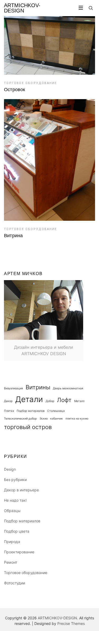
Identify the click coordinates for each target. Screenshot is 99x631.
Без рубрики (15, 479)
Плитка (9, 411)
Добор (50, 401)
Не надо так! (15, 500)
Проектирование (19, 552)
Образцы (12, 510)
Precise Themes (71, 623)
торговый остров (28, 426)
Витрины (38, 387)
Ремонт (10, 562)
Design (10, 469)
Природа (12, 541)
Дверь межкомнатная (68, 388)
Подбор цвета (16, 531)
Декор (8, 401)
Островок (14, 89)
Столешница (56, 411)
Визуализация (13, 388)
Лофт (64, 399)
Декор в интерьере (21, 490)
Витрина (13, 235)
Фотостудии (14, 583)
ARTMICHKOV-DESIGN (22, 8)
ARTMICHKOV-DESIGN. (58, 618)
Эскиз (44, 418)
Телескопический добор (20, 418)
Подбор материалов (31, 411)
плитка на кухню (76, 418)
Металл (79, 401)
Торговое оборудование (30, 83)
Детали (29, 399)
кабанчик (56, 418)
